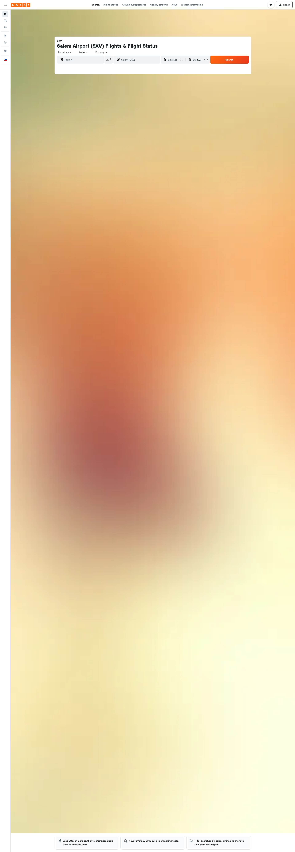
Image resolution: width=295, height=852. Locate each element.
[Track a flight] (5, 42)
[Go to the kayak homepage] (20, 5)
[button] (5, 4)
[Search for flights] (5, 14)
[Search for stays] (5, 21)
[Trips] (5, 51)
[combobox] (65, 52)
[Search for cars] (5, 27)
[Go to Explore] (5, 36)
